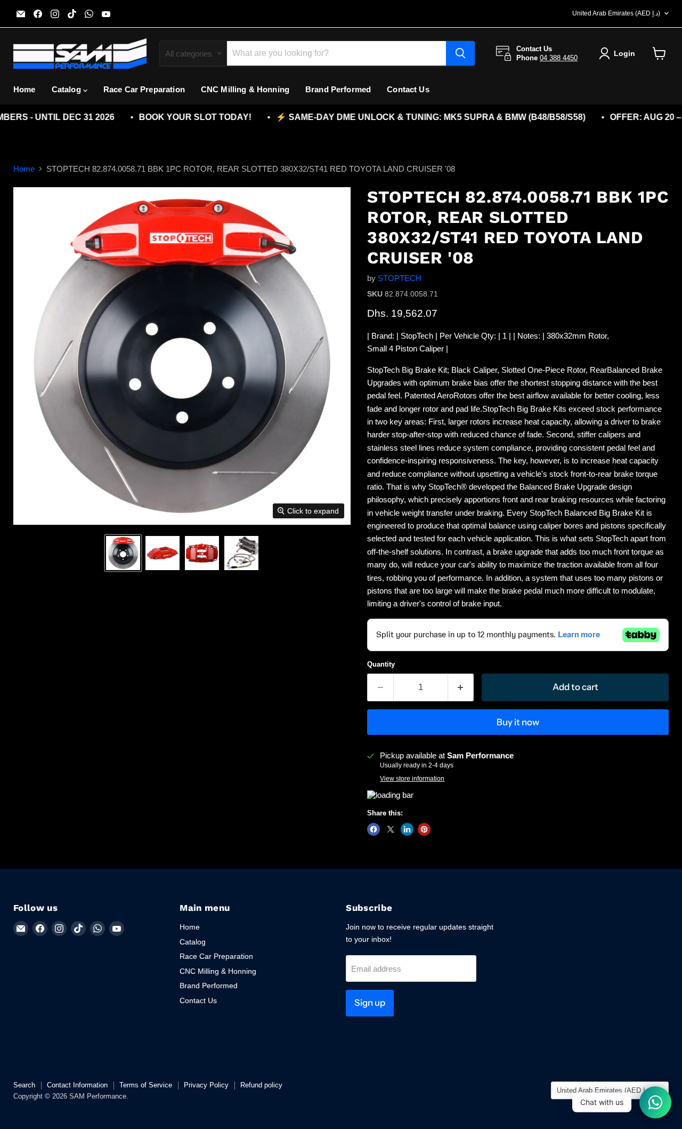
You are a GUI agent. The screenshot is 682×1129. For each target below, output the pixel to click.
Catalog (67, 89)
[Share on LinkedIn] (407, 829)
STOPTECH (399, 278)
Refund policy (261, 1085)
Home (24, 89)
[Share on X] (390, 829)
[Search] (460, 53)
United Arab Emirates (616, 13)
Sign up (369, 1002)
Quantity (381, 664)
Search (24, 1085)
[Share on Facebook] (373, 829)
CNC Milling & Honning (245, 89)
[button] (123, 553)
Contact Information (77, 1085)
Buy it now (518, 722)
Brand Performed (338, 89)
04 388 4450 (559, 58)
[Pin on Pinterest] (424, 829)
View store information (412, 778)
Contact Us (408, 89)
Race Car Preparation (144, 89)
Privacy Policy (206, 1085)
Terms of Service (145, 1085)
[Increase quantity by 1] (461, 687)
